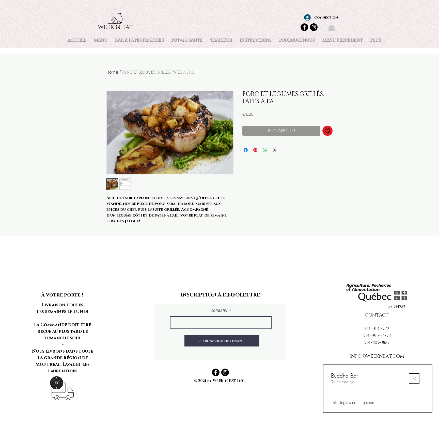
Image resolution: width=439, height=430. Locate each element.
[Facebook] (304, 27)
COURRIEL (220, 310)
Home (112, 72)
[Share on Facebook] (246, 150)
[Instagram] (314, 27)
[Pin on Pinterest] (255, 150)
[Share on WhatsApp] (265, 150)
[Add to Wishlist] (327, 131)
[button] (331, 27)
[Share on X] (275, 150)
